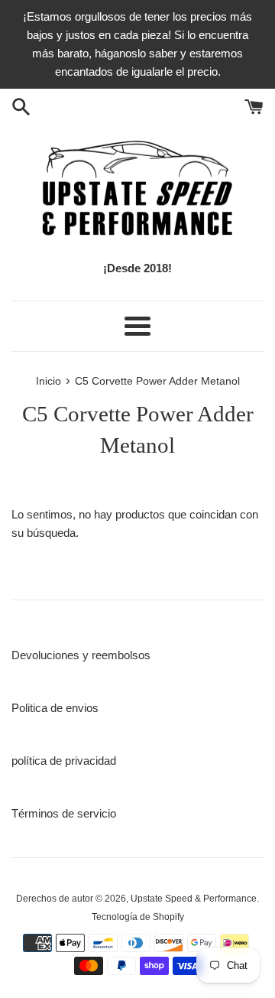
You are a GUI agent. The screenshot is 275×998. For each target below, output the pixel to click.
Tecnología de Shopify (138, 917)
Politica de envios (55, 707)
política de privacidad (63, 760)
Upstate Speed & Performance (194, 898)
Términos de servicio (63, 813)
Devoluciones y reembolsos (80, 655)
